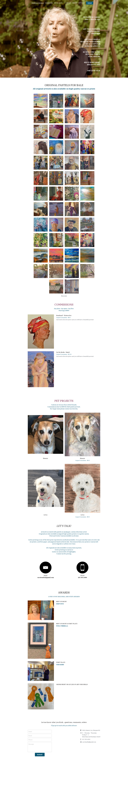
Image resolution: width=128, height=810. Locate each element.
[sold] (56, 132)
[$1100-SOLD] (72, 132)
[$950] (87, 132)
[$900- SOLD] (41, 256)
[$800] (72, 147)
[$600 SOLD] (72, 271)
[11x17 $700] (41, 194)
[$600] (56, 271)
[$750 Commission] (72, 116)
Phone (30, 740)
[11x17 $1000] (72, 256)
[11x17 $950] (87, 147)
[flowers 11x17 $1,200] (87, 240)
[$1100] (56, 240)
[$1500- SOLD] (41, 163)
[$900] (41, 116)
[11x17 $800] (72, 209)
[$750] (72, 225)
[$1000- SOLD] (87, 225)
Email (30, 735)
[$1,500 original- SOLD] (56, 147)
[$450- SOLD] (41, 225)
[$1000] (72, 101)
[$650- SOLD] (87, 116)
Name (30, 731)
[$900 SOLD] (87, 178)
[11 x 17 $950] (41, 101)
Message (31, 744)
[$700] (87, 163)
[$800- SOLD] (41, 132)
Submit (89, 3)
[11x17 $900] (41, 147)
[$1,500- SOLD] (56, 101)
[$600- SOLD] (41, 271)
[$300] (87, 209)
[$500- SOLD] (72, 286)
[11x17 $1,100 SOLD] (72, 163)
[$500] (72, 194)
